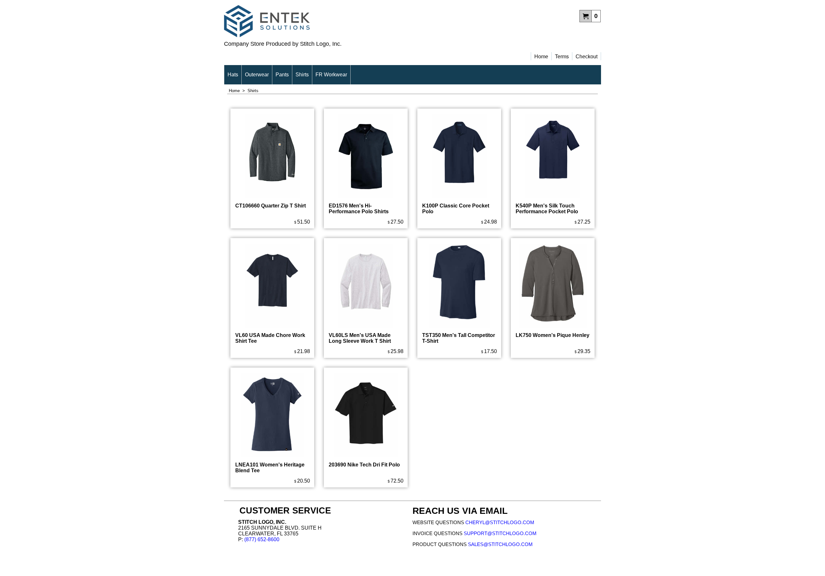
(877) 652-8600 (261, 539)
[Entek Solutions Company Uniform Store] (318, 21)
